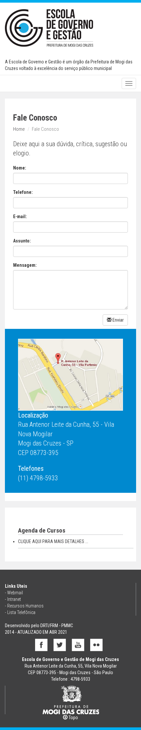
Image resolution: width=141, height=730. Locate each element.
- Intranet (13, 599)
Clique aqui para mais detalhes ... (53, 541)
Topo (73, 717)
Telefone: (23, 192)
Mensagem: (25, 265)
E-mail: (20, 216)
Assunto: (22, 240)
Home (19, 129)
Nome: (19, 168)
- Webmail (14, 592)
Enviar (117, 320)
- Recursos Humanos (24, 605)
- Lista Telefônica (20, 612)
